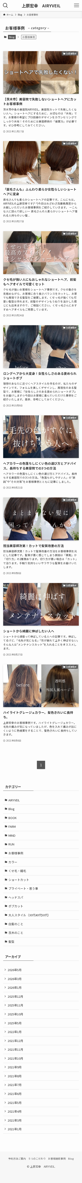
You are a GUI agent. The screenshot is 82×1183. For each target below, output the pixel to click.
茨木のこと (15, 932)
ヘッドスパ (15, 897)
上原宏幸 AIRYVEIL (41, 5)
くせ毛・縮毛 (17, 871)
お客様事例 (15, 853)
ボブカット (15, 906)
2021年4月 (15, 1111)
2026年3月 (15, 979)
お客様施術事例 (57, 1158)
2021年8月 (15, 1076)
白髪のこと (15, 924)
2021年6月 (15, 1093)
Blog (11, 37)
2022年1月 (15, 1032)
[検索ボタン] (5, 5)
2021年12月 (15, 1041)
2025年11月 (15, 1005)
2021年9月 (15, 1067)
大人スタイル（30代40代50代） (29, 915)
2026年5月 (15, 970)
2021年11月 (15, 1049)
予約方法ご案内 (17, 1158)
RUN (11, 844)
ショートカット (18, 880)
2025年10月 (15, 1014)
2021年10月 (15, 1058)
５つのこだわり (37, 1158)
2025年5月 (15, 1023)
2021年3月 (15, 1120)
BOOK (12, 818)
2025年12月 (15, 996)
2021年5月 (15, 1102)
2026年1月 (15, 987)
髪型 (11, 941)
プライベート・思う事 (23, 888)
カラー (12, 862)
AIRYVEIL (14, 800)
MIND (11, 835)
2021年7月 (15, 1085)
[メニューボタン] (76, 5)
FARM (12, 826)
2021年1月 (15, 1129)
